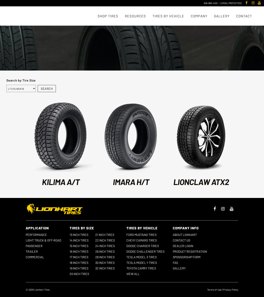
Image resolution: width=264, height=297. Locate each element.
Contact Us (181, 240)
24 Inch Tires (105, 246)
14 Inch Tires (79, 240)
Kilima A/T (61, 182)
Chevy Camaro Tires (141, 240)
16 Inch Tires (79, 251)
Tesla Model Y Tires (141, 262)
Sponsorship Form (186, 257)
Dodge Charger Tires (142, 246)
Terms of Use (214, 289)
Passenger (34, 246)
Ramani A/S (118, 42)
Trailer (32, 251)
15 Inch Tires (79, 246)
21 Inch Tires (104, 234)
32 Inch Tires (105, 268)
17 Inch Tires (79, 257)
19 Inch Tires (79, 268)
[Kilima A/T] (61, 137)
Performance (36, 234)
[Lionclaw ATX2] (201, 137)
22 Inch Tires (105, 240)
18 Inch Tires (79, 262)
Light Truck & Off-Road (43, 240)
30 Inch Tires (105, 262)
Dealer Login (183, 246)
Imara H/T (131, 182)
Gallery (179, 268)
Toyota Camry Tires (141, 268)
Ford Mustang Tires (141, 234)
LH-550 (131, 42)
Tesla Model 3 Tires (141, 257)
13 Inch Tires (79, 234)
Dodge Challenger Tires (145, 251)
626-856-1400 (211, 3)
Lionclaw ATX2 (201, 182)
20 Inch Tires (79, 274)
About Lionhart (185, 234)
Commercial (35, 257)
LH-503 (105, 42)
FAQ (175, 262)
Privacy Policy (230, 289)
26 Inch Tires (105, 251)
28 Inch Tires (105, 257)
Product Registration (190, 251)
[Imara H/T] (131, 137)
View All (133, 274)
